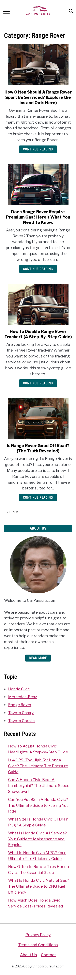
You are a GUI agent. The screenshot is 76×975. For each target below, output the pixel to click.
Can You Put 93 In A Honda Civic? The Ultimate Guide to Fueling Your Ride (39, 805)
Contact (48, 954)
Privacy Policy (38, 934)
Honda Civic (19, 688)
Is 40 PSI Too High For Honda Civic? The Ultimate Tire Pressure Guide (38, 765)
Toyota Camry (21, 712)
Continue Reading (38, 149)
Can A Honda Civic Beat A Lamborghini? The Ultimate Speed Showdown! (39, 785)
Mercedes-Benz (22, 696)
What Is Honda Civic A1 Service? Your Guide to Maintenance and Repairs (37, 839)
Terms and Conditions (38, 944)
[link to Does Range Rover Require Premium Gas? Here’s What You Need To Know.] (38, 184)
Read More (38, 658)
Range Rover (19, 704)
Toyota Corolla (21, 720)
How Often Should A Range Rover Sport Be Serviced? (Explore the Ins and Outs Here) (38, 97)
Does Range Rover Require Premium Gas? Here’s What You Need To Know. (38, 217)
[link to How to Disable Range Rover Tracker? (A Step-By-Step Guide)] (38, 304)
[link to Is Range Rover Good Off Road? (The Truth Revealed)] (38, 418)
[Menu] (6, 12)
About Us (28, 954)
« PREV (12, 512)
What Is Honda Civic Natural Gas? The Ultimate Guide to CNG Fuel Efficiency (38, 886)
